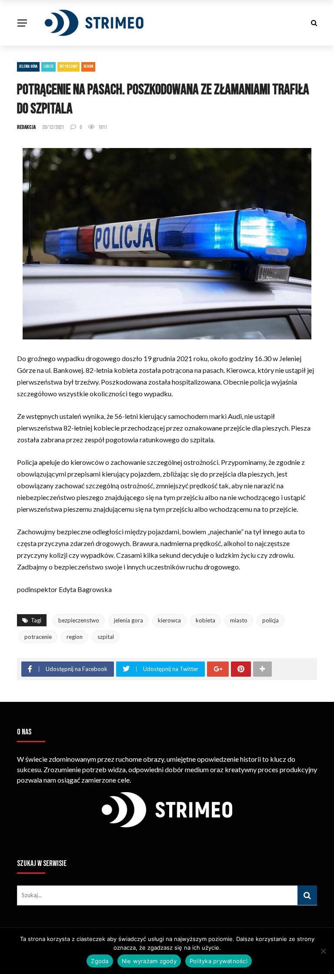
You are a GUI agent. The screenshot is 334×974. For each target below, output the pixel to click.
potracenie (38, 636)
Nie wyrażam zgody (149, 961)
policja (270, 620)
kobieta (205, 620)
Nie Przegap (68, 66)
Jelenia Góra (28, 66)
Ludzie (48, 66)
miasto (238, 620)
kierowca (169, 620)
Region (88, 66)
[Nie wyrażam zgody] (323, 951)
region (75, 636)
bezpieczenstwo (78, 620)
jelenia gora (128, 620)
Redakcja (26, 127)
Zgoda (99, 961)
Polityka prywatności (218, 961)
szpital (105, 636)
